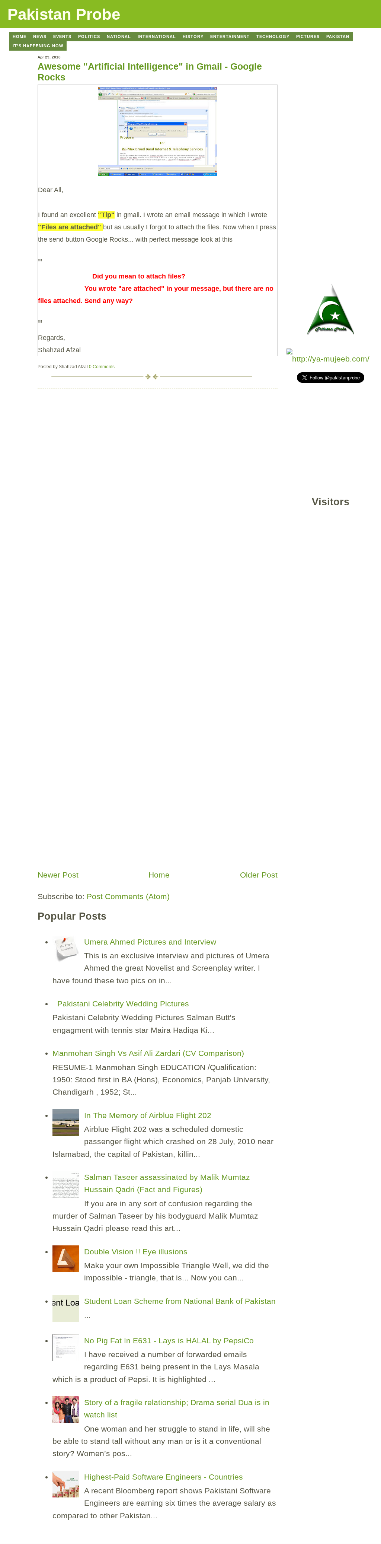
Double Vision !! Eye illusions (136, 1251)
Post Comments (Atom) (128, 896)
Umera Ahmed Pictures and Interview (150, 941)
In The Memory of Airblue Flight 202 (147, 1115)
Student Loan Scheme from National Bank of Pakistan (180, 1301)
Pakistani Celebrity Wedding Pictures (123, 1003)
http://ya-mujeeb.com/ (330, 358)
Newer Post (58, 874)
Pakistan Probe (63, 14)
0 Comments (102, 366)
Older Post (259, 874)
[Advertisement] (93, 814)
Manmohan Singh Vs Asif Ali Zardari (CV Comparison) (148, 1053)
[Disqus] (158, 482)
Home (159, 874)
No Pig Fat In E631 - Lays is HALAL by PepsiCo (169, 1340)
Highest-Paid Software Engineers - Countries (163, 1477)
